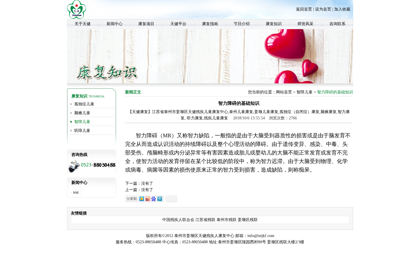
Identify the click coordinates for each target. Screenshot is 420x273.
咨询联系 (337, 24)
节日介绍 (242, 24)
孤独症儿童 (84, 104)
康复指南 (210, 24)
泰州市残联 (227, 220)
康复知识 (274, 24)
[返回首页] (76, 17)
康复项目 (146, 24)
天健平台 (178, 24)
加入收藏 (342, 9)
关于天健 (83, 24)
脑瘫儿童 (82, 113)
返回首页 (304, 9)
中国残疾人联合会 (178, 220)
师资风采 (305, 24)
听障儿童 (82, 131)
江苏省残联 (205, 220)
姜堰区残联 (248, 220)
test (76, 192)
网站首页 (284, 92)
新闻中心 (115, 24)
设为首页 (323, 9)
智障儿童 (82, 122)
